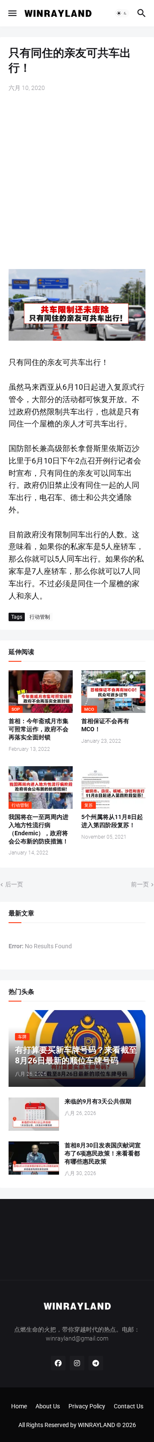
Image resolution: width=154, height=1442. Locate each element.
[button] (12, 13)
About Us (48, 1406)
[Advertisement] (77, 181)
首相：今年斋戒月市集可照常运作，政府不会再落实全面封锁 (38, 729)
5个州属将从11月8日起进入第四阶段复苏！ (112, 821)
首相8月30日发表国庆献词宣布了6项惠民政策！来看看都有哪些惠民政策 (103, 1153)
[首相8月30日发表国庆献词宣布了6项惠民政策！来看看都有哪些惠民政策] (34, 1158)
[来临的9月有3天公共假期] (34, 1114)
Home (19, 1406)
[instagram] (77, 1363)
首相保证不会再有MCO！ (105, 725)
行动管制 (40, 617)
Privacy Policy (86, 1406)
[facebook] (58, 1363)
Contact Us (128, 1406)
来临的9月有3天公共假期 (98, 1101)
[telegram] (96, 1363)
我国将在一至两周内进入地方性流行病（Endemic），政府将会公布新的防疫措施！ (38, 829)
